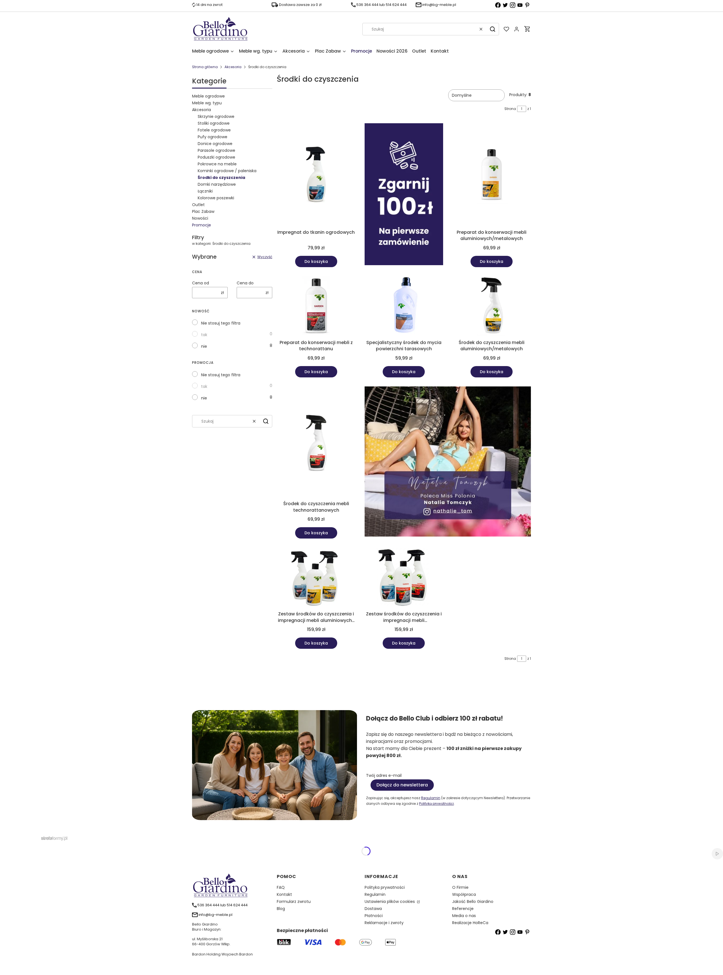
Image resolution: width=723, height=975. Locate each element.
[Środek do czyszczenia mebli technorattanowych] (316, 442)
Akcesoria (233, 66)
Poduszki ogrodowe (216, 157)
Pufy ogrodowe (212, 137)
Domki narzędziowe (217, 184)
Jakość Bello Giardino (472, 901)
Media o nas (464, 915)
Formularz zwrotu (294, 901)
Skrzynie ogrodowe (216, 116)
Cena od (200, 283)
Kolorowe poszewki (216, 198)
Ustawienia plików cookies (390, 901)
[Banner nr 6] (448, 462)
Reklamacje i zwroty (384, 923)
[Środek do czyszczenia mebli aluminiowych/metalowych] (491, 306)
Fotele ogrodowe (214, 130)
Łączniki (205, 191)
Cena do (245, 283)
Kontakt (284, 894)
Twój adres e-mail (384, 775)
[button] (492, 29)
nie (204, 346)
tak (204, 335)
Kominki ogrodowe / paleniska (227, 171)
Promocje (201, 225)
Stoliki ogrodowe (214, 123)
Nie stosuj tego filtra (220, 323)
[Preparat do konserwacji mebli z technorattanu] (316, 306)
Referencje (463, 908)
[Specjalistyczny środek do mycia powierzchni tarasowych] (404, 306)
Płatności (374, 915)
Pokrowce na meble (217, 164)
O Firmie (460, 887)
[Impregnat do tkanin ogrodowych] (316, 175)
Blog (281, 908)
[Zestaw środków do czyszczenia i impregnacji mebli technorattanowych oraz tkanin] (404, 578)
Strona (510, 108)
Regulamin (430, 797)
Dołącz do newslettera (402, 785)
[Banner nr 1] (404, 195)
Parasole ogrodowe (216, 150)
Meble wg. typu (207, 103)
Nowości (200, 218)
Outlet (198, 204)
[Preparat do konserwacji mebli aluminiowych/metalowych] (491, 175)
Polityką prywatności (436, 803)
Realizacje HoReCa (470, 923)
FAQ (281, 887)
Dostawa (373, 908)
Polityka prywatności (385, 887)
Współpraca (464, 894)
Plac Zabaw (203, 211)
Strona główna (205, 66)
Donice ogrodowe (215, 143)
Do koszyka (316, 261)
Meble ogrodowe (208, 96)
